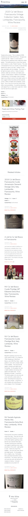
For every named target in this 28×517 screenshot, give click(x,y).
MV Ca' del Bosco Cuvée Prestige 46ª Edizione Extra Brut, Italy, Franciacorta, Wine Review (12, 292)
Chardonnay (21, 30)
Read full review (9, 210)
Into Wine (15, 496)
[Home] (1, 2)
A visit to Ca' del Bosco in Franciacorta (14, 238)
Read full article (9, 261)
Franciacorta (9, 28)
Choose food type (5, 114)
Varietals (20, 508)
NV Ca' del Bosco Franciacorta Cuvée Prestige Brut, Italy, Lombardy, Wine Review (12, 341)
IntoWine (6, 2)
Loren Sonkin (14, 26)
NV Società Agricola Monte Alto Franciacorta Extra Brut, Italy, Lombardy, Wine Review (14, 422)
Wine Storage (20, 510)
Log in (15, 499)
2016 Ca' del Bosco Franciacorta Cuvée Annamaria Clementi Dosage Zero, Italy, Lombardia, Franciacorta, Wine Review (13, 186)
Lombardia (14, 28)
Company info (15, 502)
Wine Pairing (7, 510)
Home (2, 6)
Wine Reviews (7, 508)
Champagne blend (22, 28)
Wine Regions (7, 512)
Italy (25, 30)
